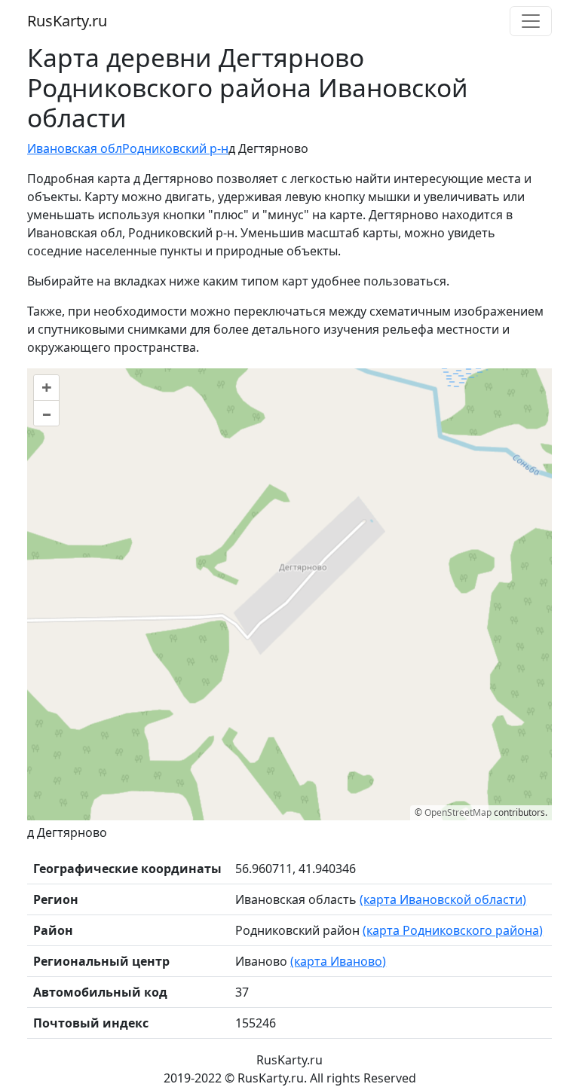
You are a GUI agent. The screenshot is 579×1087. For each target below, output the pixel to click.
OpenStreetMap (458, 812)
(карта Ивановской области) (443, 899)
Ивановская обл (74, 148)
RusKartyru (67, 21)
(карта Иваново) (338, 961)
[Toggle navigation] (531, 21)
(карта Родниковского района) (453, 930)
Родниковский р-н (175, 148)
